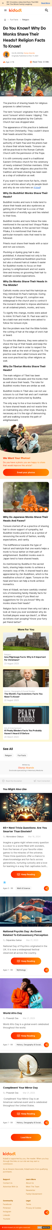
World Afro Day (12, 1013)
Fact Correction (43, 781)
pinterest (7, 1208)
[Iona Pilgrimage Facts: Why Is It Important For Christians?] (26, 645)
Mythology (21, 970)
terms (28, 1204)
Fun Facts (14, 20)
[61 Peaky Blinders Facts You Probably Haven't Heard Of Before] (26, 719)
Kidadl (5, 20)
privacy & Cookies (33, 1208)
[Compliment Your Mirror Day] (26, 1067)
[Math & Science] (4, 882)
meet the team (32, 1187)
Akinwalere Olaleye (15, 836)
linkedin (6, 1215)
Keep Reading (28, 874)
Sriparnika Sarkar (14, 940)
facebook (7, 1204)
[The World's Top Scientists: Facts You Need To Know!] (26, 682)
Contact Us (7, 1183)
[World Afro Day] (26, 992)
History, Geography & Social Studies (19, 691)
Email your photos (26, 472)
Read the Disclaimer (14, 781)
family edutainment (34, 1194)
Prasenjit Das (12, 1018)
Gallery (9, 93)
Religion (7, 654)
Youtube (6, 1219)
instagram (7, 1211)
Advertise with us (10, 1187)
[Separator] (46, 1212)
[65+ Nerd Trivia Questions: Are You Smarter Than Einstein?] (26, 807)
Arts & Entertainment (12, 728)
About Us (30, 1183)
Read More (45, 3)
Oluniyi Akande (29, 53)
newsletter (30, 1190)
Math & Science (23, 888)
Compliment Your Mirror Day (20, 1087)
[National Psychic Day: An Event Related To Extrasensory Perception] (26, 911)
